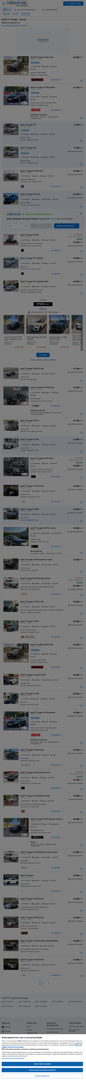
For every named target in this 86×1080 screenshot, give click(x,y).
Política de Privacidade (16, 1047)
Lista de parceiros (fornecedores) (13, 1058)
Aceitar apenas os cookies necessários (42, 1070)
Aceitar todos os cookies (42, 1064)
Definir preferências (42, 1076)
